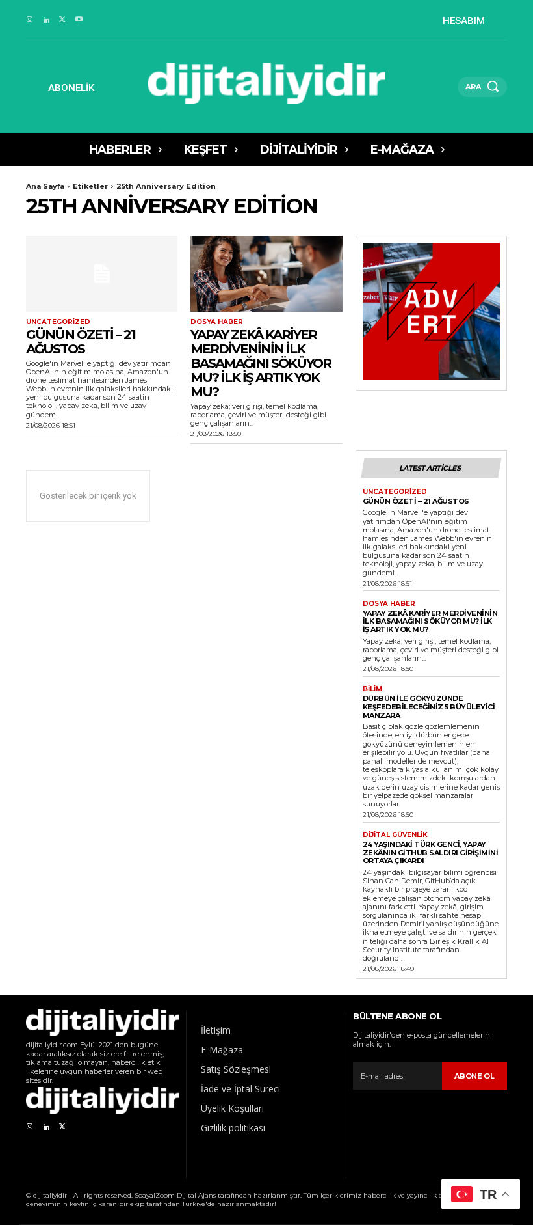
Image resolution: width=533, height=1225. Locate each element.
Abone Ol (474, 1075)
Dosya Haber (216, 322)
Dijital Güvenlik (395, 835)
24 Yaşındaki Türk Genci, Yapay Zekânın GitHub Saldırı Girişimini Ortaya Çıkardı (431, 852)
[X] (63, 20)
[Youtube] (79, 20)
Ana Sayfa (45, 186)
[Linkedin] (46, 20)
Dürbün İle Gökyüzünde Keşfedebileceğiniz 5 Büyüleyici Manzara (429, 706)
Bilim (372, 689)
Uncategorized (58, 322)
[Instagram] (29, 20)
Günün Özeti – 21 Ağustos (80, 342)
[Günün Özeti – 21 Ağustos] (101, 274)
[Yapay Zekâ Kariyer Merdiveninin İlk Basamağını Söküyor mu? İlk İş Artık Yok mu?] (266, 274)
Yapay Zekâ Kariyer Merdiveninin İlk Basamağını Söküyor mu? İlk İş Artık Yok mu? (260, 363)
